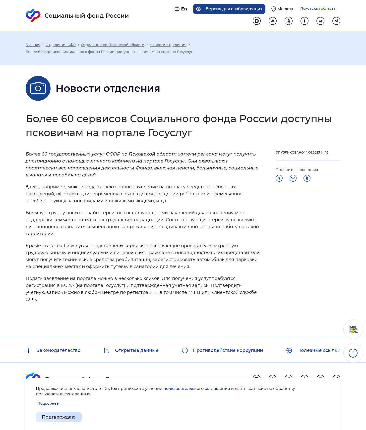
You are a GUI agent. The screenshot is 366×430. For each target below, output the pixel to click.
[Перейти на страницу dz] (304, 21)
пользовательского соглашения (196, 388)
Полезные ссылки (318, 350)
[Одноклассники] (307, 178)
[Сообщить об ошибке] (353, 353)
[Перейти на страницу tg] (336, 21)
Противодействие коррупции (228, 350)
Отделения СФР (61, 45)
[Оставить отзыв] (353, 329)
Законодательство (59, 350)
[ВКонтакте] (293, 178)
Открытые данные (137, 350)
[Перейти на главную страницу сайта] (77, 15)
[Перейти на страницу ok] (289, 21)
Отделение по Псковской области (112, 45)
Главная (33, 45)
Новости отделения (168, 45)
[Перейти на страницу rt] (320, 21)
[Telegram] (279, 178)
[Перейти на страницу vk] (273, 21)
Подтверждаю (59, 417)
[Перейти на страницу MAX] (257, 21)
